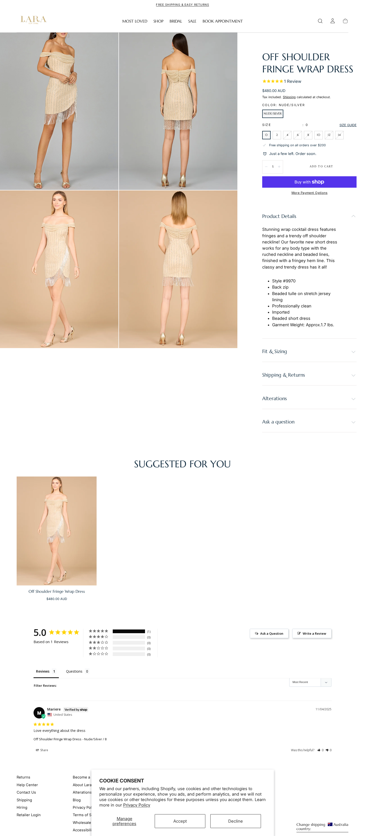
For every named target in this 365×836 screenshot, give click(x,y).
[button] (320, 21)
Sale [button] (192, 21)
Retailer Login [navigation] (29, 815)
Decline (235, 821)
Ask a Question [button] (271, 633)
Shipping (289, 97)
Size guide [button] (348, 125)
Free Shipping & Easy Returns (182, 4)
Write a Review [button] (314, 633)
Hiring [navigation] (22, 807)
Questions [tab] (74, 671)
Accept (180, 821)
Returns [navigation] (23, 777)
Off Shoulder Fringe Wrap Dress (57, 739)
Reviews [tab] (42, 671)
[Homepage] (32, 21)
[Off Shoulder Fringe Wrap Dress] (57, 531)
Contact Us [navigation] (26, 792)
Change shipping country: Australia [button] (322, 827)
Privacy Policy (136, 805)
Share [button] (43, 750)
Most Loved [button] (134, 21)
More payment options (310, 193)
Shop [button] (158, 21)
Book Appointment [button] (223, 21)
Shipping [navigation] (24, 800)
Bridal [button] (176, 21)
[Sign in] (332, 21)
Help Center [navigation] (27, 785)
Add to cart (321, 166)
